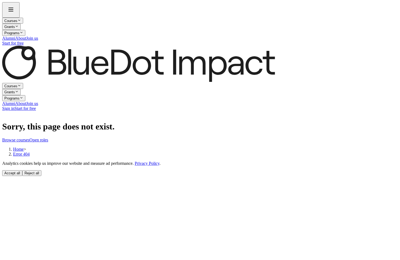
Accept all (12, 173)
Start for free (13, 43)
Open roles (38, 140)
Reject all (31, 173)
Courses (10, 21)
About (20, 38)
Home (18, 149)
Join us (32, 38)
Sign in (8, 108)
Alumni (8, 38)
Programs (12, 33)
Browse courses (15, 140)
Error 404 (21, 154)
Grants (9, 27)
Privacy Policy (147, 163)
